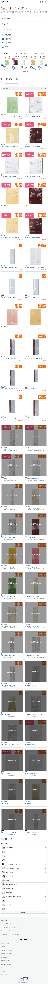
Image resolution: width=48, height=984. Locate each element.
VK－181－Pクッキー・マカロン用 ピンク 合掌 (11, 328)
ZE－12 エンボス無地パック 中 (31, 773)
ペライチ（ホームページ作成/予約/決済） (10, 934)
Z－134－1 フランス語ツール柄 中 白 (32, 116)
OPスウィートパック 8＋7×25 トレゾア (9, 388)
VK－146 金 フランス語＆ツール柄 (32, 508)
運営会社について (5, 943)
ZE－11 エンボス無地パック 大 (31, 744)
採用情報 (3, 946)
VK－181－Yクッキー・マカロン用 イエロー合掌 (33, 68)
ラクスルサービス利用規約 (7, 950)
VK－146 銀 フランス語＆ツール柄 (8, 537)
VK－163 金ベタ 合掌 (6, 714)
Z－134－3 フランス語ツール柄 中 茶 (32, 146)
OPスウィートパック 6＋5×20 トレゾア (9, 358)
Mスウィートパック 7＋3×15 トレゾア (9, 418)
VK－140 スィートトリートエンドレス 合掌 (10, 744)
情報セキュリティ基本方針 (7, 964)
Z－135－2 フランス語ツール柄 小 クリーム (10, 206)
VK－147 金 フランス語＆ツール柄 (32, 596)
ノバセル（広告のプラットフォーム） (9, 923)
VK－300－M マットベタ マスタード (9, 567)
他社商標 (3, 971)
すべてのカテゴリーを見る (24, 912)
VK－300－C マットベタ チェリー (31, 567)
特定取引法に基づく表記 (6, 953)
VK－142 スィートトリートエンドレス (32, 832)
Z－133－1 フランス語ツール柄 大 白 (9, 176)
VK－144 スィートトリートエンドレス (9, 508)
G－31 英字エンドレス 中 (6, 478)
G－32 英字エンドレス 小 (30, 449)
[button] (7, 61)
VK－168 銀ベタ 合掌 (29, 685)
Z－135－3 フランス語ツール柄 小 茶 (32, 206)
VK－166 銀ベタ (5, 803)
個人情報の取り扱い (5, 960)
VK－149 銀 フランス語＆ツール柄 (8, 685)
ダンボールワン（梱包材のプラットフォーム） (11, 931)
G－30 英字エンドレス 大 (6, 449)
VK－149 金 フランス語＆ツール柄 (32, 626)
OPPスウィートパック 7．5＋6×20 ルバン (10, 297)
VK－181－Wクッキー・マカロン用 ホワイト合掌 (41, 69)
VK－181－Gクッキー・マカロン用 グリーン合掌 (7, 69)
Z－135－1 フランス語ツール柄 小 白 (32, 176)
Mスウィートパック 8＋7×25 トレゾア (32, 418)
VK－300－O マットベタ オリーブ (8, 596)
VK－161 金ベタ (28, 803)
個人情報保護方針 (5, 957)
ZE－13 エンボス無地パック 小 (8, 773)
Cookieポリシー (4, 967)
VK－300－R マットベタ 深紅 (31, 537)
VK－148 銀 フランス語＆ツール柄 (32, 655)
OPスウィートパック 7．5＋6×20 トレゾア (33, 358)
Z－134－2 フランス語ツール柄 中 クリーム (10, 146)
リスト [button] (44, 88)
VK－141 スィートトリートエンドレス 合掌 (33, 714)
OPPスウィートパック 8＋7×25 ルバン (32, 297)
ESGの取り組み (4, 975)
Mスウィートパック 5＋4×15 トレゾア (32, 388)
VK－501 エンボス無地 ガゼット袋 (32, 478)
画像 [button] (41, 88)
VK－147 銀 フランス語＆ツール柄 (8, 655)
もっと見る (40, 53)
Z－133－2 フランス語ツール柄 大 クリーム (10, 237)
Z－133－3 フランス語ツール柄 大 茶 (15, 68)
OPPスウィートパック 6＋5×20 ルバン (24, 68)
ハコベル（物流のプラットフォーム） (9, 927)
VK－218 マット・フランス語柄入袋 (9, 832)
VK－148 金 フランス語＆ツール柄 (8, 626)
